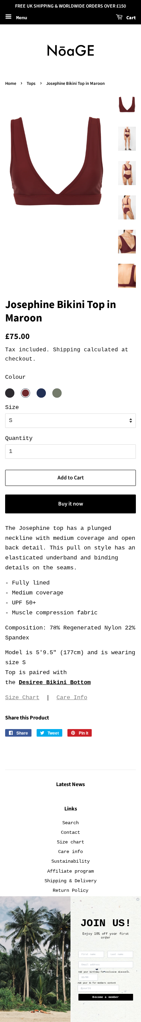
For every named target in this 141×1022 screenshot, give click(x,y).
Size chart (70, 842)
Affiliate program (70, 871)
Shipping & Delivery (70, 881)
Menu (20, 18)
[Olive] (57, 393)
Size (12, 407)
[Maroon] (25, 393)
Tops (31, 83)
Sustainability (70, 861)
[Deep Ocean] (41, 393)
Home (10, 83)
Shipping (66, 350)
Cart (130, 17)
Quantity (19, 438)
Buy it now (70, 504)
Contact (70, 832)
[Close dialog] (138, 899)
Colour (15, 377)
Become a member (105, 997)
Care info (70, 851)
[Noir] (9, 393)
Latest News (70, 784)
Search (70, 823)
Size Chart (22, 697)
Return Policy (70, 890)
